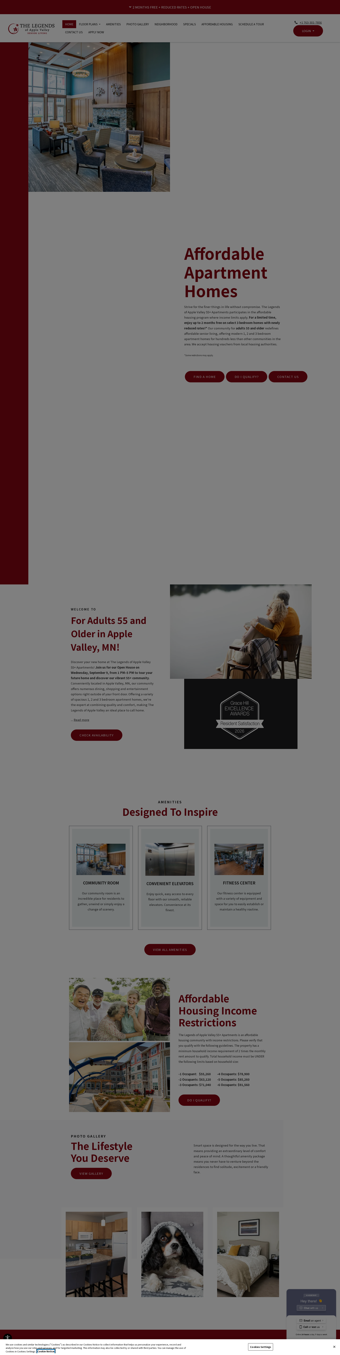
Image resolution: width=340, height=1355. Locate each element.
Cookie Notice (46, 1351)
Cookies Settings (260, 1346)
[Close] (334, 1347)
